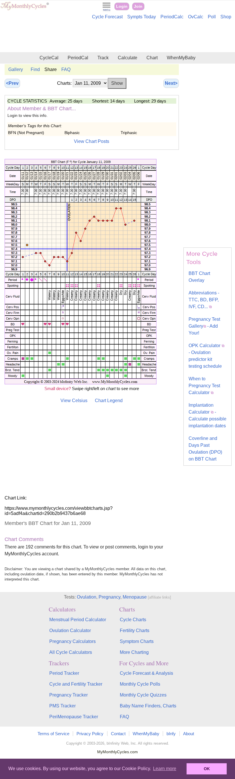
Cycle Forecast (107, 16)
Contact (118, 733)
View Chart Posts (91, 141)
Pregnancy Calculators (72, 641)
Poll (212, 16)
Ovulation (86, 597)
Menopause (135, 597)
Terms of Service (53, 733)
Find (35, 69)
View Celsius (73, 400)
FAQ (65, 69)
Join (138, 6)
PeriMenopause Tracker (73, 716)
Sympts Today (141, 16)
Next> (171, 83)
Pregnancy (109, 597)
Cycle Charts (133, 619)
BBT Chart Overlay (199, 277)
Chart (152, 57)
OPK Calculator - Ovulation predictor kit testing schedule (205, 356)
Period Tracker (64, 673)
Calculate (127, 57)
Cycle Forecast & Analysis (146, 673)
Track (103, 57)
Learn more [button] (164, 768)
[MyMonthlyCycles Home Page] (24, 9)
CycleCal (49, 57)
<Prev (12, 83)
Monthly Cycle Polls (140, 684)
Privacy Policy (90, 733)
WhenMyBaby (181, 57)
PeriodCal (78, 57)
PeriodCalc (171, 16)
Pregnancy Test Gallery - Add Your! (204, 326)
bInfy (171, 733)
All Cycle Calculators (70, 652)
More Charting (134, 652)
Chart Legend (109, 400)
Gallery (15, 69)
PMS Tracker (62, 705)
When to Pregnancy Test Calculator (204, 385)
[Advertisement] (117, 36)
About (188, 733)
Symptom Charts (137, 641)
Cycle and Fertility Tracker (75, 684)
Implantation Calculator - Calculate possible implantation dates (207, 415)
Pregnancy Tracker (68, 695)
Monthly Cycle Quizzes (143, 695)
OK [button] (207, 768)
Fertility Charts (134, 630)
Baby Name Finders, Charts (148, 705)
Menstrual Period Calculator (77, 619)
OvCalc (195, 16)
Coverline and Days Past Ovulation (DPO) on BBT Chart (205, 448)
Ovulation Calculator (70, 630)
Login (122, 6)
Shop (225, 16)
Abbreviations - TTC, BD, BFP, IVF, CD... (204, 299)
